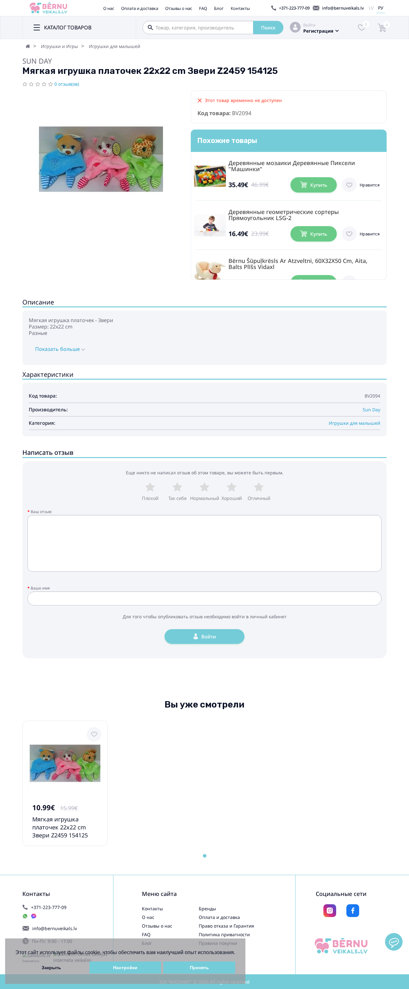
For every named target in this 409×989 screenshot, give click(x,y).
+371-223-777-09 (294, 8)
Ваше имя (40, 588)
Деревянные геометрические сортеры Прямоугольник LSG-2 (283, 215)
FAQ (203, 8)
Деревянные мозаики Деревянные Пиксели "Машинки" (291, 166)
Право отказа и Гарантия (226, 926)
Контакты (240, 8)
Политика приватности (224, 934)
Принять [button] (199, 967)
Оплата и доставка (139, 8)
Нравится (370, 184)
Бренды (207, 909)
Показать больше (58, 348)
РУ (380, 8)
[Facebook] (352, 910)
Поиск (268, 27)
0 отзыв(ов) (66, 84)
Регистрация (318, 31)
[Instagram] (329, 910)
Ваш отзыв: (41, 511)
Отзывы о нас (178, 8)
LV (371, 8)
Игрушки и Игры (59, 46)
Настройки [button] (125, 967)
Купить (318, 185)
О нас (108, 8)
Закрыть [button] (51, 967)
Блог (219, 8)
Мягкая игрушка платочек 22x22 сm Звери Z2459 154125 (60, 827)
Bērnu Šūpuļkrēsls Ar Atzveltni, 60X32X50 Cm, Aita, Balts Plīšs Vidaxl (297, 264)
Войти (309, 25)
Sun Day (37, 61)
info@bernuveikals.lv (343, 8)
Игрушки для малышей (114, 46)
